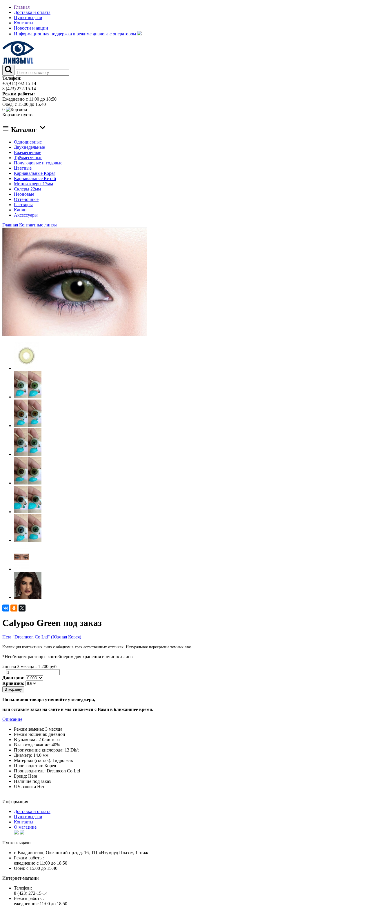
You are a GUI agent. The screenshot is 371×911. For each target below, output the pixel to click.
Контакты (23, 22)
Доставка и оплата (32, 12)
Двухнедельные (29, 147)
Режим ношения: (30, 734)
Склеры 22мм (27, 188)
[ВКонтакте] (5, 608)
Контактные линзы (38, 224)
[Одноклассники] (13, 608)
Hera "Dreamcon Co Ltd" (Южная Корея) (41, 636)
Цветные (23, 168)
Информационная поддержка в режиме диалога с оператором (75, 33)
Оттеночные (26, 199)
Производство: (28, 765)
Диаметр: (23, 755)
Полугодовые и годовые (38, 162)
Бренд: (20, 776)
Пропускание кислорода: (38, 749)
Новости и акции (31, 28)
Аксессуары (26, 215)
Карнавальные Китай (35, 178)
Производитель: (30, 770)
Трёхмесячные (28, 157)
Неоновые (24, 194)
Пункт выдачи (28, 17)
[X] (22, 608)
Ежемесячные (27, 152)
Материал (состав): (32, 760)
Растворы (23, 204)
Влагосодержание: (32, 744)
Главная (22, 7)
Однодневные (28, 141)
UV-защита (25, 786)
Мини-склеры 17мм (33, 183)
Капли (20, 209)
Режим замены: (29, 729)
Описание (12, 719)
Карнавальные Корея (34, 173)
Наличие (22, 781)
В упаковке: (25, 739)
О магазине (25, 827)
